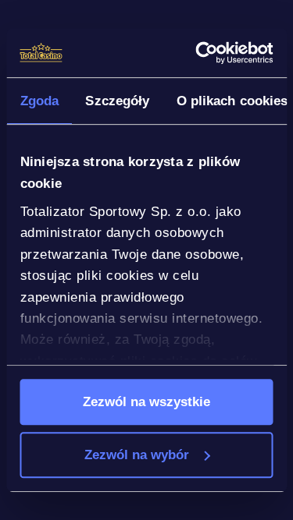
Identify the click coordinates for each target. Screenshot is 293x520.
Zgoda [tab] (39, 100)
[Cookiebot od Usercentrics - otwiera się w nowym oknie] (207, 52)
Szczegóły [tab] (117, 100)
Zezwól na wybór (136, 454)
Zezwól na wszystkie (146, 401)
